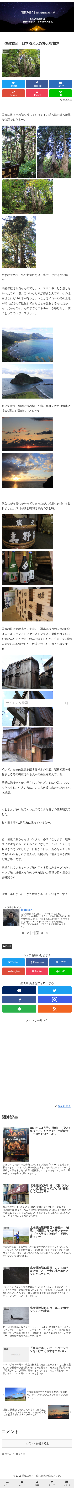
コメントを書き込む (37, 1443)
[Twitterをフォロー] (28, 933)
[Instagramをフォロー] (37, 933)
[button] (67, 703)
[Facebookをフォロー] (32, 933)
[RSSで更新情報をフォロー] (47, 933)
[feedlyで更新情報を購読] (42, 933)
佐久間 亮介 (27, 910)
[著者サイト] (23, 933)
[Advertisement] (37, 1060)
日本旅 (8, 946)
